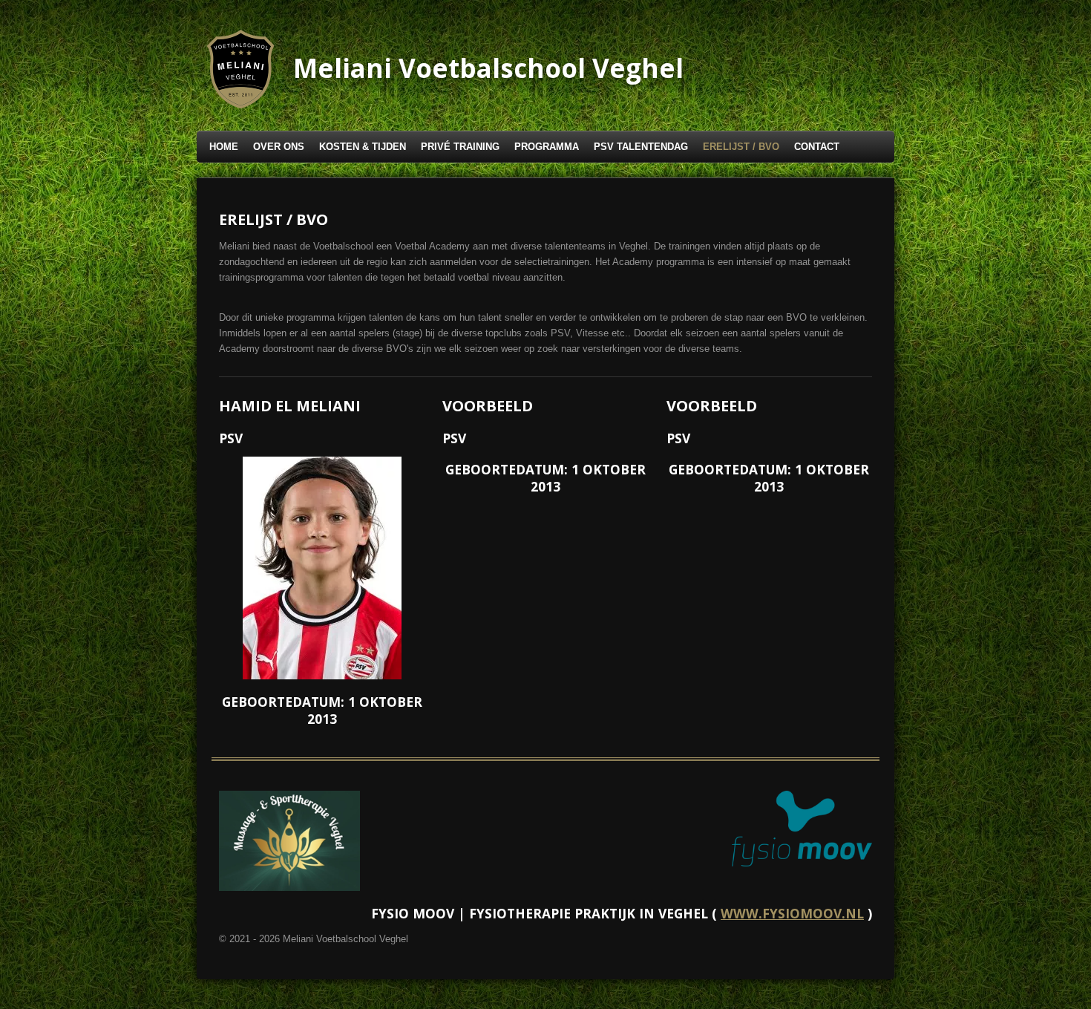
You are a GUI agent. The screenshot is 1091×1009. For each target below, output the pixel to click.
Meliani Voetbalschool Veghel (488, 67)
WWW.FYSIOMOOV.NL (792, 913)
